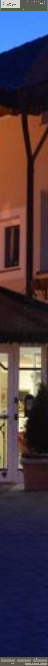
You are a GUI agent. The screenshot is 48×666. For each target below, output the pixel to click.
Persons (35, 658)
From (2, 658)
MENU (22, 9)
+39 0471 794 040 (36, 663)
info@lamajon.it (42, 3)
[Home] (11, 4)
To (17, 658)
